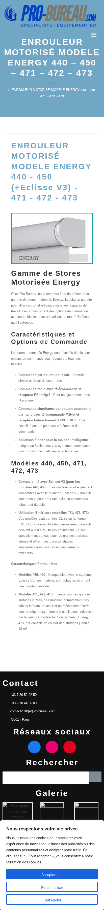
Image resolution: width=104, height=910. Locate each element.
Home (52, 83)
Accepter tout (52, 874)
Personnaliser (52, 887)
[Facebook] (34, 747)
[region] (52, 865)
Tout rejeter (52, 899)
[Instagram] (52, 747)
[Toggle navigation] (94, 35)
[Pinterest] (69, 747)
